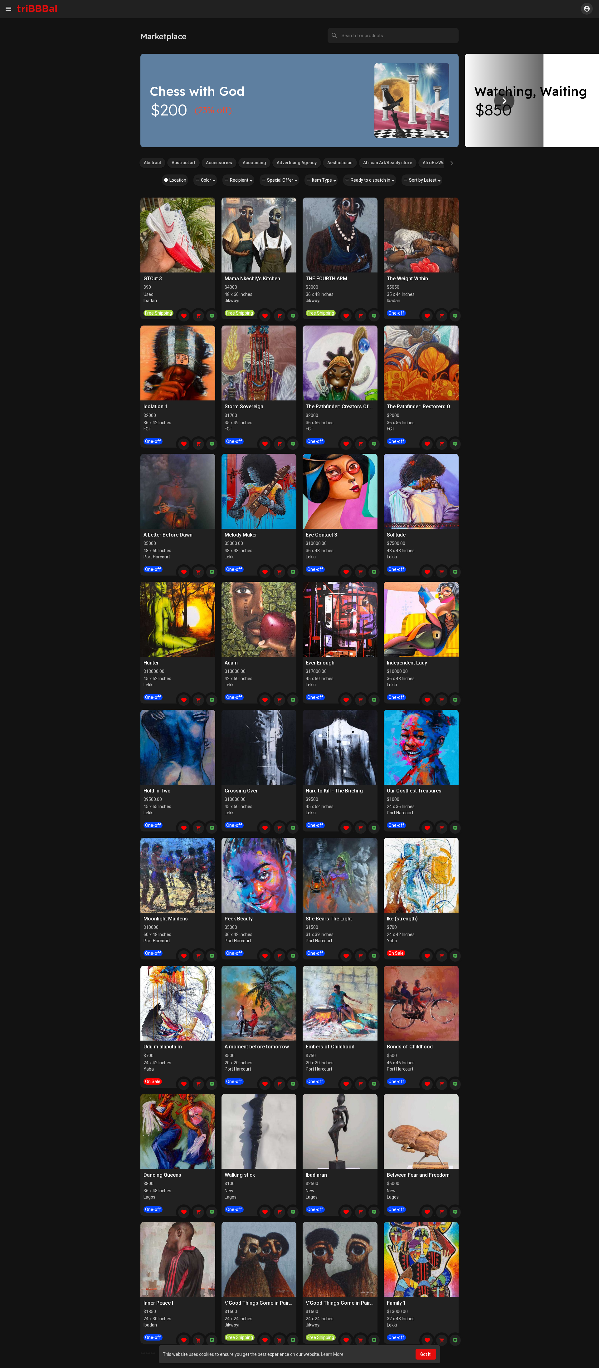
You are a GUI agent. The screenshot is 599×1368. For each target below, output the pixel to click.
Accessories (219, 162)
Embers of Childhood (330, 1047)
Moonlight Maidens (166, 919)
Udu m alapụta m (163, 1047)
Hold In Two (157, 791)
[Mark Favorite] (183, 315)
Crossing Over (241, 791)
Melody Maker (241, 535)
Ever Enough (320, 663)
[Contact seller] (211, 315)
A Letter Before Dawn (168, 535)
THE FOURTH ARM (326, 279)
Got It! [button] (425, 1354)
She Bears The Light (329, 919)
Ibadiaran (316, 1175)
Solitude (396, 535)
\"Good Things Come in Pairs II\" (262, 1303)
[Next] (504, 100)
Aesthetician (340, 162)
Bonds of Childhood (410, 1047)
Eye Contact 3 (321, 535)
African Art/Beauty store (387, 162)
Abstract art (183, 162)
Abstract (152, 162)
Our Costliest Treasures (414, 791)
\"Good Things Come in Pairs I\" (342, 1303)
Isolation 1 (156, 406)
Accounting (254, 162)
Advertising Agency (297, 162)
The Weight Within (407, 279)
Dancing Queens (162, 1175)
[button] (587, 9)
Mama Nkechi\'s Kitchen (252, 279)
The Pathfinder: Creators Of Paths (344, 406)
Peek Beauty (239, 919)
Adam (231, 663)
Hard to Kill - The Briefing (334, 791)
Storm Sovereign (244, 406)
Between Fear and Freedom (418, 1175)
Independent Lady (407, 663)
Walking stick (240, 1175)
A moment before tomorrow (257, 1047)
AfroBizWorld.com (442, 162)
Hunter (151, 663)
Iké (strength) (402, 919)
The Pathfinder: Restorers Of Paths (427, 406)
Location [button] (177, 180)
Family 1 (396, 1303)
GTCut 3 (153, 279)
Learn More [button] (332, 1354)
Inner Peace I (158, 1303)
